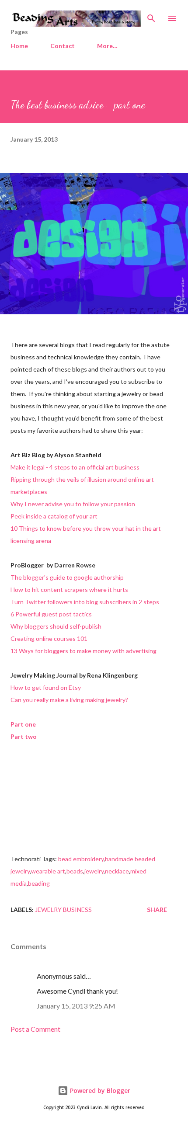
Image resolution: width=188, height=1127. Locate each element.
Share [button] (157, 909)
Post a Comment (35, 1029)
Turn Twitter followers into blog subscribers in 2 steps (84, 601)
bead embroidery (81, 859)
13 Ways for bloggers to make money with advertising (83, 650)
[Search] (151, 15)
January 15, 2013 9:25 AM (76, 1006)
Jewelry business (63, 909)
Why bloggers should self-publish (55, 626)
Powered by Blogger (99, 1090)
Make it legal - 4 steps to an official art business (74, 467)
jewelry (94, 871)
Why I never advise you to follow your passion (72, 504)
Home (19, 45)
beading (39, 883)
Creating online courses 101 (48, 638)
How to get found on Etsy (45, 687)
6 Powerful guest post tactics (51, 614)
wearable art (48, 871)
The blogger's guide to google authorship (67, 577)
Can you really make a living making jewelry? (69, 699)
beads (74, 871)
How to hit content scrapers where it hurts (69, 589)
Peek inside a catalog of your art (53, 516)
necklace (117, 871)
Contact (62, 45)
